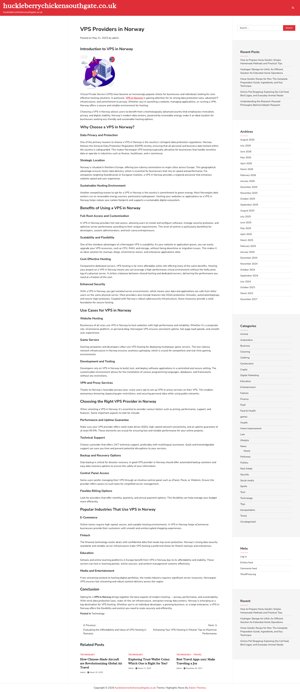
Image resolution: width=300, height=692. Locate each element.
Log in (243, 556)
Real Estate (246, 468)
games (243, 416)
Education (245, 381)
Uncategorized (248, 521)
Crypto (243, 369)
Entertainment (247, 387)
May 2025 (245, 228)
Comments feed (248, 568)
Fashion (244, 393)
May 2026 (245, 157)
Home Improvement (250, 428)
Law (242, 434)
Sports (243, 486)
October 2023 (247, 287)
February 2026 (248, 175)
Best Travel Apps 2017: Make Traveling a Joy (195, 661)
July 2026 (245, 145)
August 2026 (247, 139)
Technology (98, 613)
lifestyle (244, 440)
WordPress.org (248, 574)
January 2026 (247, 181)
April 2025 (246, 234)
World (246, 450)
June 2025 (245, 222)
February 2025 (248, 246)
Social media (247, 480)
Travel (197, 655)
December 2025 (248, 187)
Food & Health (248, 410)
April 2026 (246, 163)
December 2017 (248, 299)
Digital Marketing (249, 375)
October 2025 (247, 198)
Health (244, 422)
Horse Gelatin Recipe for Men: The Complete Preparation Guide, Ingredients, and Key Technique (264, 82)
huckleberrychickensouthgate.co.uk (59, 5)
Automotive (246, 340)
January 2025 (247, 252)
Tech (242, 492)
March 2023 (246, 293)
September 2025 (249, 204)
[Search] (293, 7)
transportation (247, 510)
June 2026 (245, 151)
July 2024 (245, 281)
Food (242, 404)
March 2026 (246, 169)
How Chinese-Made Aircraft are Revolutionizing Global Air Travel (101, 663)
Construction (247, 363)
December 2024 (248, 257)
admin (115, 38)
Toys (242, 504)
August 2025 (247, 210)
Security (244, 474)
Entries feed (246, 562)
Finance (244, 399)
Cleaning (245, 351)
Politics (244, 462)
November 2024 (249, 263)
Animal (244, 334)
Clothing (245, 357)
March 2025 (246, 240)
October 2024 (247, 269)
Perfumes (245, 456)
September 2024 (249, 275)
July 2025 (245, 216)
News (243, 446)
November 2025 (249, 193)
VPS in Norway (134, 98)
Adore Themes (197, 688)
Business (245, 345)
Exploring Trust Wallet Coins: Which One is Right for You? (149, 661)
